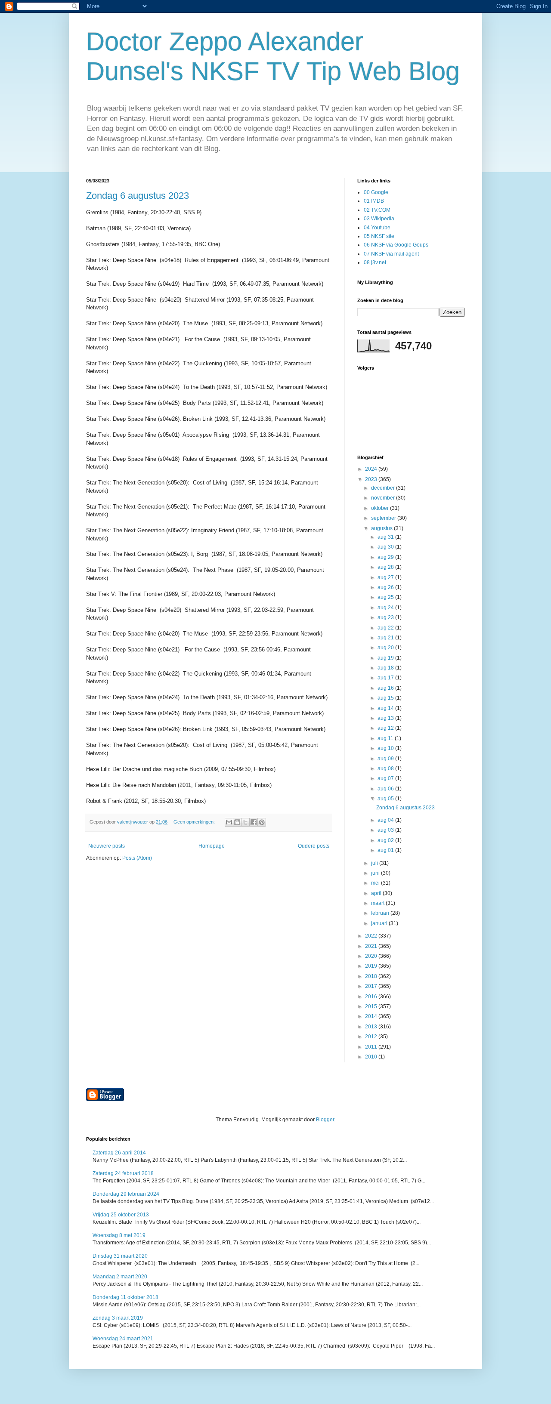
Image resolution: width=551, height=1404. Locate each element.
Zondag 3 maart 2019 (118, 1318)
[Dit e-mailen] (229, 822)
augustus (382, 528)
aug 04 (386, 820)
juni (376, 873)
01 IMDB (374, 201)
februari (380, 913)
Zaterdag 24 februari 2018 (123, 1173)
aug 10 (386, 748)
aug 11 (386, 738)
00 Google (376, 192)
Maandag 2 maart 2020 (120, 1277)
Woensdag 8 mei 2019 (119, 1235)
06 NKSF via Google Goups (396, 245)
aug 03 (386, 830)
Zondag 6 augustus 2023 (137, 195)
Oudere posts (313, 846)
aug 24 (386, 608)
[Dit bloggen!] (237, 822)
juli (375, 863)
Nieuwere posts (106, 846)
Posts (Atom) (137, 858)
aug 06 (386, 789)
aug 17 (386, 678)
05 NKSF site (379, 236)
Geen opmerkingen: (194, 821)
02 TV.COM (377, 210)
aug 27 (386, 577)
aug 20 (386, 648)
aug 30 (386, 547)
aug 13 (386, 718)
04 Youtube (377, 228)
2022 (371, 936)
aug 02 (386, 840)
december (383, 488)
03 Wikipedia (379, 219)
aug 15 (386, 698)
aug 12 (386, 728)
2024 (371, 469)
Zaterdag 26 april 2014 (119, 1153)
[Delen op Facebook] (253, 822)
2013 (371, 1027)
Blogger (325, 1120)
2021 (371, 946)
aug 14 (386, 708)
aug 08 (386, 768)
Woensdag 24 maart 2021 (123, 1339)
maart (378, 903)
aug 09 (386, 759)
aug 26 (386, 587)
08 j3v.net (375, 262)
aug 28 (386, 567)
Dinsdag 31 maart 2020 (120, 1256)
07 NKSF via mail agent (391, 254)
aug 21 (386, 638)
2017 (371, 986)
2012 (371, 1037)
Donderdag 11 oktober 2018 (125, 1297)
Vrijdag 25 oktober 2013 (121, 1215)
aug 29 (386, 557)
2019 (371, 966)
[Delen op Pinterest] (261, 822)
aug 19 (386, 658)
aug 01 (386, 850)
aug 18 (386, 668)
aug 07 (386, 778)
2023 (371, 479)
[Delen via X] (245, 822)
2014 (371, 1016)
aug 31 (386, 537)
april (377, 893)
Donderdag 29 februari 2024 (126, 1194)
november (383, 498)
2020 (371, 956)
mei (376, 883)
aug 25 (386, 597)
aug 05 (386, 799)
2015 (371, 1006)
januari (380, 923)
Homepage (211, 846)
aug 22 (386, 628)
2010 (371, 1057)
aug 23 (386, 617)
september (384, 518)
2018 (371, 976)
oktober (380, 508)
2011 (371, 1047)
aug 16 (386, 688)
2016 (371, 997)
